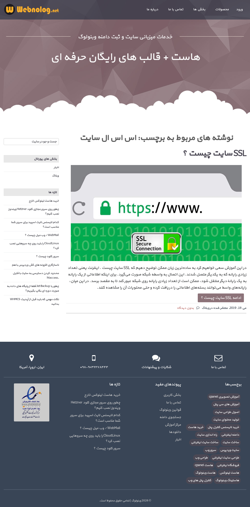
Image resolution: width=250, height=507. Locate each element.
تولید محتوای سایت (226, 419)
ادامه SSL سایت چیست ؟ (221, 298)
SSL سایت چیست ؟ (214, 153)
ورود (239, 9)
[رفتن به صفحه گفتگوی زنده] (156, 358)
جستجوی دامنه (170, 417)
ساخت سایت (230, 442)
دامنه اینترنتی (230, 434)
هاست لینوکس (229, 472)
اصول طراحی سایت (227, 412)
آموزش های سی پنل (226, 404)
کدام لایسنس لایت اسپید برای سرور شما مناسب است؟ (95, 418)
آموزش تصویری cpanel (224, 396)
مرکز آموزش (173, 424)
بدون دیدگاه (185, 308)
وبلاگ (55, 176)
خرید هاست (195, 427)
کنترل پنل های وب (199, 480)
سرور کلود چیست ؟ (47, 256)
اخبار (56, 167)
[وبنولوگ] (31, 9)
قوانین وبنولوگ (170, 409)
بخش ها (199, 9)
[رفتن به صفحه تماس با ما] (218, 358)
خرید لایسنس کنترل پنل (223, 427)
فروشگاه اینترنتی (228, 465)
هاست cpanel (204, 465)
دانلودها (175, 432)
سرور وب (210, 450)
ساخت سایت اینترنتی (204, 442)
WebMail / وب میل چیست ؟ (42, 235)
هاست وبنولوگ (205, 472)
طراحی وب (201, 457)
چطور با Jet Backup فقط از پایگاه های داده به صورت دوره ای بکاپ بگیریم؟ (33, 288)
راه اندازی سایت (207, 434)
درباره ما (152, 9)
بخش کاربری (172, 395)
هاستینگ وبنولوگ (227, 480)
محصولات (222, 9)
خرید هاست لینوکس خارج (44, 201)
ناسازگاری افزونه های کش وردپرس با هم (35, 265)
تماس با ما (175, 9)
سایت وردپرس (229, 450)
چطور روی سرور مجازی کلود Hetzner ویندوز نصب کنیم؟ (95, 405)
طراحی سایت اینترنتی (225, 457)
